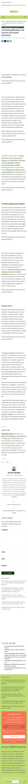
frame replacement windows (14, 204)
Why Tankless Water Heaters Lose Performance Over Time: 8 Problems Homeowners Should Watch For (13, 582)
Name (3, 552)
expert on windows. (7, 414)
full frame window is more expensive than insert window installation (13, 272)
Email (3, 559)
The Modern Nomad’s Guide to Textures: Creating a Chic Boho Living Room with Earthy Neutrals (13, 596)
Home (3, 21)
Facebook (14, 497)
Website (4, 566)
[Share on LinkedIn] (8, 41)
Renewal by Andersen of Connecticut (13, 436)
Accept (15, 781)
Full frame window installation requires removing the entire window (13, 163)
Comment (5, 530)
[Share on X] (5, 41)
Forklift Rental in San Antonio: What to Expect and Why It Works (14, 5)
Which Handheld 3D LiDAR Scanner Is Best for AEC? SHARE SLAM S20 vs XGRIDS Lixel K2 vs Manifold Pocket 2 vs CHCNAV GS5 (13, 589)
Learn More (8, 781)
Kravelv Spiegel (7, 38)
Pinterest (22, 495)
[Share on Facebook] (2, 41)
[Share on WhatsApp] (10, 41)
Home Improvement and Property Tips (16, 21)
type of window (10, 353)
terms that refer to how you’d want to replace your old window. (12, 158)
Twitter (17, 495)
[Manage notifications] (25, 781)
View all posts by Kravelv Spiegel (14, 475)
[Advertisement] (14, 57)
